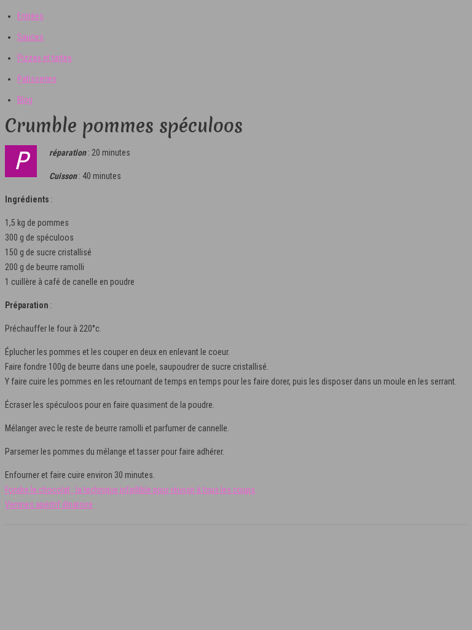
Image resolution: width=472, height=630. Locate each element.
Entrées (30, 16)
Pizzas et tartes (44, 58)
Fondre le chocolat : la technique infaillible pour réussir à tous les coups (130, 490)
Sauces (30, 37)
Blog (25, 100)
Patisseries (37, 79)
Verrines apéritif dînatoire (49, 504)
